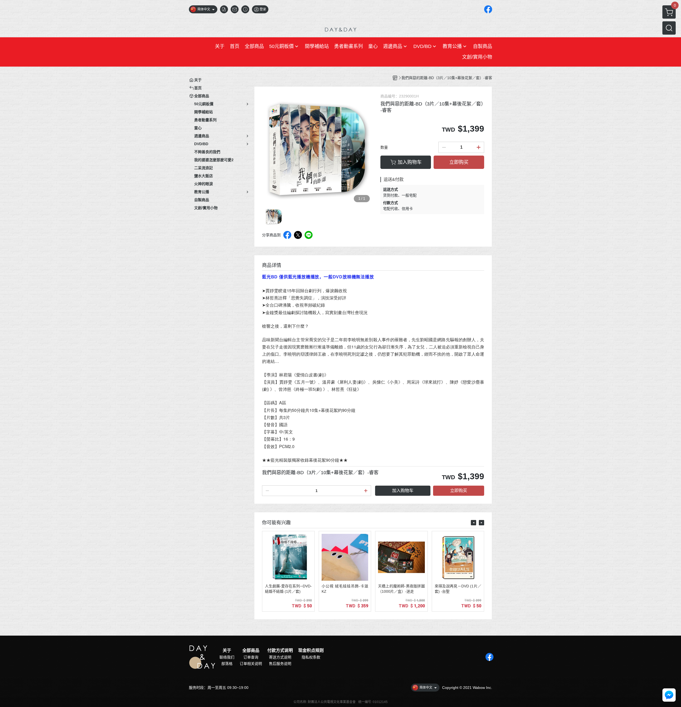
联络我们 (226, 657)
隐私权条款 (311, 657)
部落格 (226, 663)
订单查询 (250, 657)
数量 (384, 147)
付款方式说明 (280, 650)
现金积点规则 (311, 650)
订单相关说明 (251, 663)
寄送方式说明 (280, 657)
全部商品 (250, 650)
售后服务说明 (280, 663)
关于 (227, 650)
